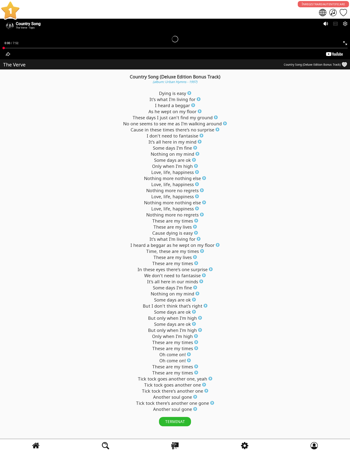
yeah (202, 379)
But (146, 306)
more (168, 178)
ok (188, 160)
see (162, 123)
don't (154, 136)
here (167, 142)
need (167, 136)
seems (146, 123)
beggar (182, 105)
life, (167, 172)
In (140, 269)
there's (182, 130)
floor (191, 111)
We (147, 275)
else (197, 178)
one (134, 123)
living (182, 99)
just (164, 117)
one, (191, 379)
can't (174, 117)
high (188, 166)
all (158, 142)
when (168, 166)
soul (176, 397)
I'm (172, 99)
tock (151, 379)
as (177, 123)
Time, (152, 251)
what (162, 99)
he (157, 111)
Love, (156, 172)
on (175, 111)
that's (185, 306)
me (171, 123)
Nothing (159, 154)
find (184, 117)
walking (197, 123)
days (151, 117)
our (180, 281)
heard (164, 105)
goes (162, 379)
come (172, 354)
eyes (160, 269)
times (168, 130)
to (156, 123)
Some (158, 148)
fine (188, 148)
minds (191, 281)
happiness (183, 172)
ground (205, 117)
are (181, 160)
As (150, 111)
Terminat (175, 421)
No (126, 123)
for (192, 99)
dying (172, 233)
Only (157, 166)
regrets (191, 190)
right (197, 306)
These (138, 117)
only (161, 318)
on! (182, 354)
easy (181, 93)
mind (191, 142)
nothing (183, 178)
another (177, 379)
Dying (165, 93)
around (214, 123)
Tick (142, 379)
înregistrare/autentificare (323, 4)
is (174, 93)
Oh (162, 354)
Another (161, 397)
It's (152, 99)
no (193, 130)
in (147, 130)
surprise (205, 130)
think (172, 306)
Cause (137, 130)
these (155, 130)
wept (166, 111)
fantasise (188, 136)
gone (186, 397)
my (182, 111)
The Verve (14, 64)
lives (187, 227)
